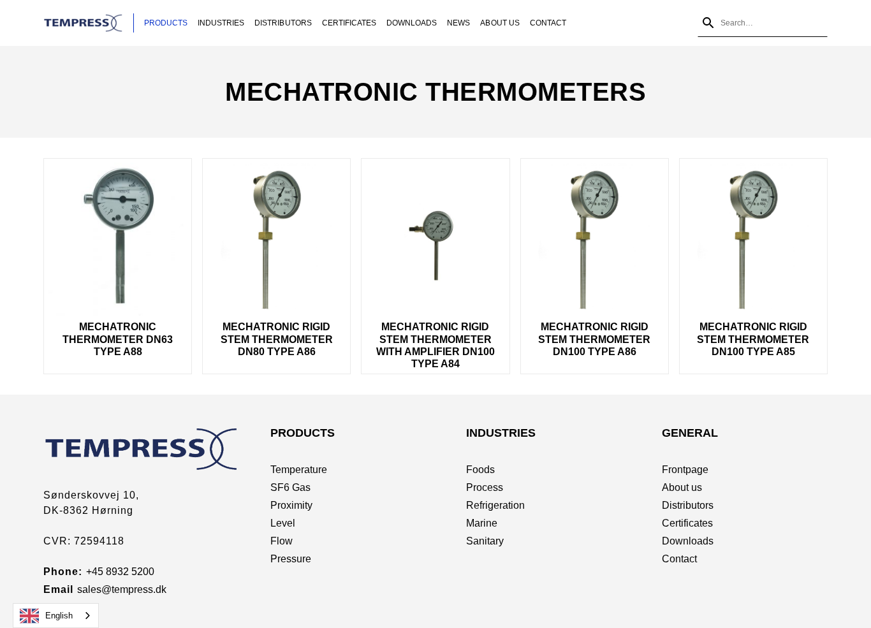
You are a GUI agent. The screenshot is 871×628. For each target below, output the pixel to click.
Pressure (290, 558)
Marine (481, 523)
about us (499, 22)
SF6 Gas (290, 487)
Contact (548, 22)
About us (682, 487)
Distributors (282, 22)
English (59, 615)
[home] (88, 23)
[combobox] (56, 615)
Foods (480, 469)
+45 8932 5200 (120, 571)
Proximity (291, 505)
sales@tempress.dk (121, 589)
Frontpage (685, 469)
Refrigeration (495, 505)
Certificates (349, 22)
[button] (166, 23)
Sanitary (485, 541)
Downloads (411, 22)
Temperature (298, 469)
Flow (281, 541)
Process (484, 487)
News (458, 22)
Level (282, 523)
